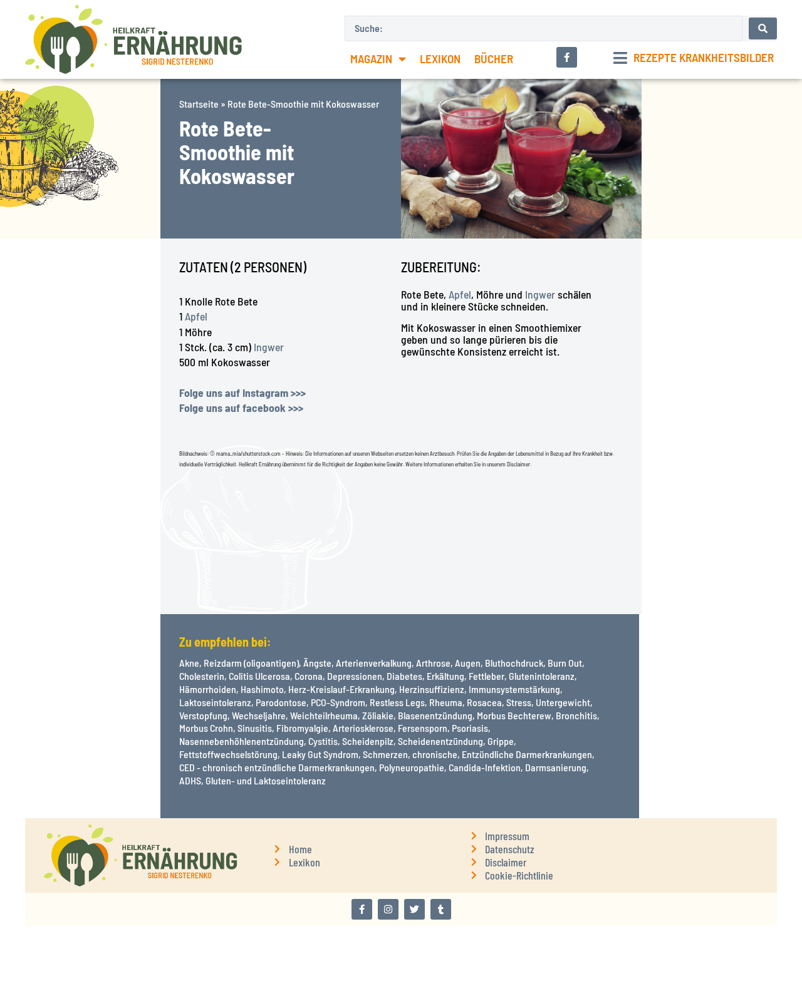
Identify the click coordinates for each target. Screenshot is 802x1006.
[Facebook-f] (362, 909)
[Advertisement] (80, 426)
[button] (693, 58)
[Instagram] (388, 909)
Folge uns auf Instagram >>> (242, 392)
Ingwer (269, 347)
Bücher (493, 58)
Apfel (196, 316)
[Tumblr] (440, 909)
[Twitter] (414, 909)
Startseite (199, 104)
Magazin (371, 58)
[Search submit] (763, 28)
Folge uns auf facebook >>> (241, 407)
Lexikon (440, 58)
